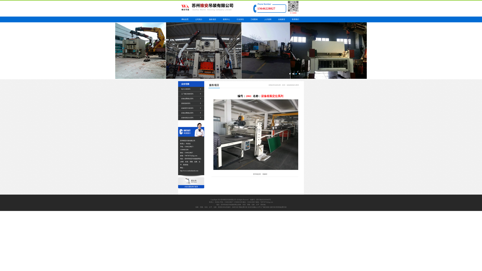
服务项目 (212, 19)
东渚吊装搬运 (252, 207)
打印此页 (257, 174)
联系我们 (295, 19)
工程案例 (254, 19)
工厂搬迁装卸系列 (187, 94)
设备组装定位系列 (187, 118)
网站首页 (185, 19)
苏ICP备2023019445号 (263, 199)
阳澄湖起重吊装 (281, 207)
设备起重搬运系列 (187, 113)
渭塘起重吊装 (242, 207)
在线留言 (281, 19)
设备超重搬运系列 (187, 98)
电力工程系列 (185, 89)
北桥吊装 (273, 207)
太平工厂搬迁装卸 (263, 207)
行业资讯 (240, 19)
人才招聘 (267, 19)
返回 (264, 174)
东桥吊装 (235, 207)
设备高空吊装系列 (187, 108)
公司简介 (198, 19)
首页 (283, 85)
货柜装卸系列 (185, 103)
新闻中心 (226, 19)
